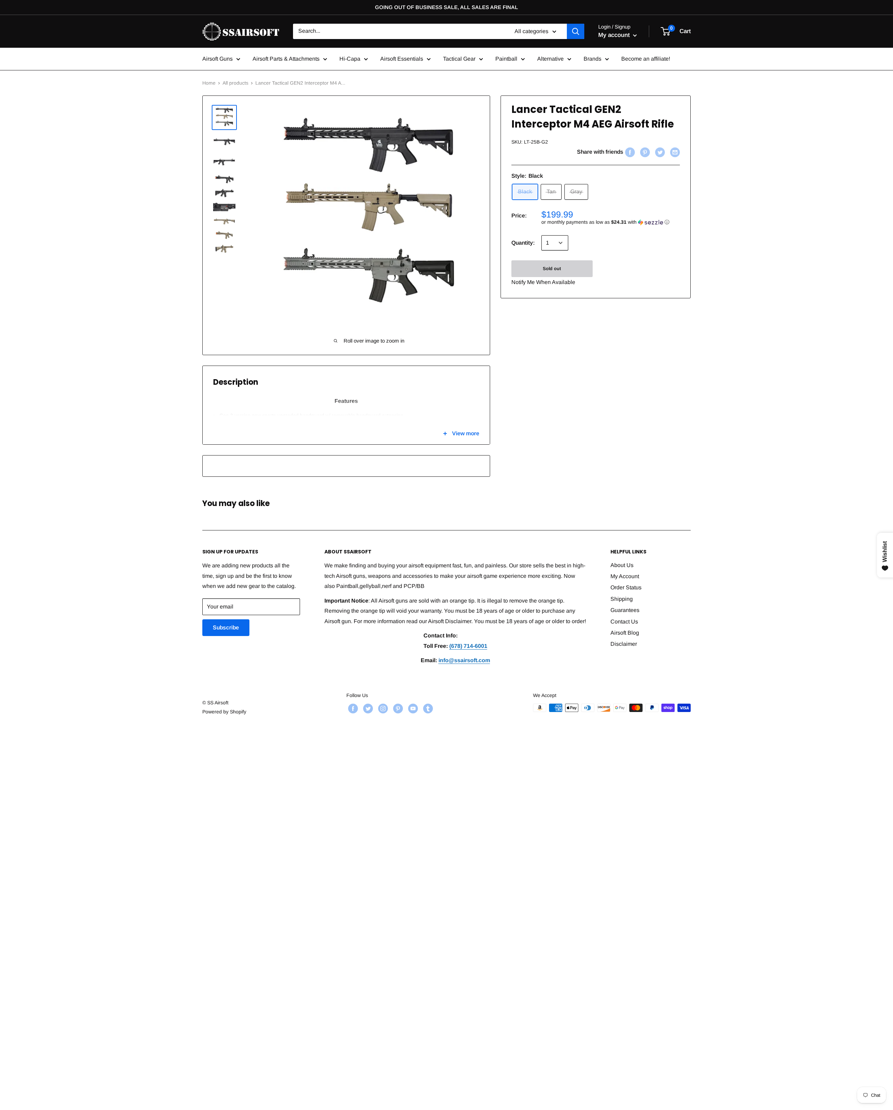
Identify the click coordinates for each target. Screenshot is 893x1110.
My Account (624, 576)
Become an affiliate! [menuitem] (645, 59)
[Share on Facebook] (629, 152)
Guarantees (624, 610)
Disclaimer (623, 644)
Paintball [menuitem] (506, 59)
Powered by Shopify (224, 711)
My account (614, 35)
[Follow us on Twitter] (367, 708)
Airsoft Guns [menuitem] (217, 59)
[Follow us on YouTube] (412, 708)
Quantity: (523, 243)
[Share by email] (674, 152)
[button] (610, 222)
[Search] (575, 31)
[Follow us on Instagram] (382, 708)
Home (209, 83)
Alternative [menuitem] (550, 59)
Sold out (552, 268)
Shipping (621, 599)
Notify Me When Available (543, 282)
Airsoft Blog (624, 633)
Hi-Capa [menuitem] (349, 59)
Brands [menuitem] (592, 59)
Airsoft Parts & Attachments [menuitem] (286, 59)
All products (235, 83)
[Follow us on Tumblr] (427, 708)
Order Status (625, 587)
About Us (621, 565)
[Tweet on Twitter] (659, 152)
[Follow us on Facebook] (352, 708)
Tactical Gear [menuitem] (459, 59)
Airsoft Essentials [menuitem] (401, 59)
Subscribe (226, 627)
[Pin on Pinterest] (644, 152)
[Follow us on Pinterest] (397, 708)
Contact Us (624, 622)
